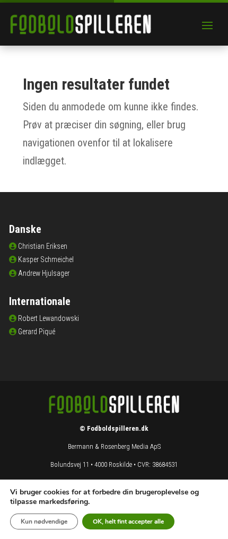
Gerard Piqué (36, 331)
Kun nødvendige (44, 521)
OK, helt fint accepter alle (128, 521)
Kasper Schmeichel (46, 259)
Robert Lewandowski (48, 318)
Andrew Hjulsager (43, 273)
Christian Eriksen (42, 246)
